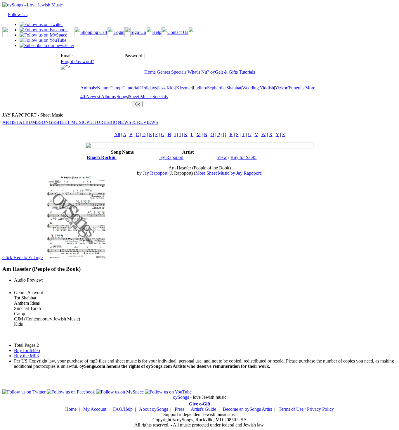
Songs (122, 96)
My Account (94, 409)
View (222, 157)
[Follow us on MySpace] (43, 34)
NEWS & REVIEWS (138, 122)
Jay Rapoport (171, 157)
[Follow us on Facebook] (44, 29)
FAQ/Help (123, 409)
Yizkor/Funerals (289, 87)
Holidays (148, 87)
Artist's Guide (203, 409)
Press (179, 409)
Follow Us (17, 14)
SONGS (47, 122)
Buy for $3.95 (243, 157)
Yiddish (267, 87)
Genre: (20, 292)
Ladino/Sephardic (209, 87)
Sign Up (138, 32)
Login (118, 32)
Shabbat (233, 87)
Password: (133, 55)
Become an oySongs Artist (247, 409)
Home (71, 409)
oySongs (181, 397)
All (117, 134)
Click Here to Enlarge (22, 257)
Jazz (162, 87)
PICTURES (97, 122)
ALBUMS (29, 122)
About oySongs (153, 409)
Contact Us (177, 32)
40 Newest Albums (98, 96)
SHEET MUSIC (70, 122)
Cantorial (130, 87)
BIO (113, 122)
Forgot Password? (77, 61)
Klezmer (184, 87)
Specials (160, 96)
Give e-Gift (199, 403)
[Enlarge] (76, 257)
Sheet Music (140, 96)
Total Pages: (25, 345)
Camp (116, 87)
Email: (67, 55)
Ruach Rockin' (102, 157)
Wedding (250, 87)
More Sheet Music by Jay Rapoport (228, 173)
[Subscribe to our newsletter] (47, 45)
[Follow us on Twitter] (41, 24)
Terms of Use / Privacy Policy (306, 409)
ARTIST (10, 122)
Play (17, 286)
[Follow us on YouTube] (43, 40)
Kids (170, 87)
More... (312, 87)
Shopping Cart (93, 32)
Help (156, 32)
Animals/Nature (95, 87)
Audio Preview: (28, 280)
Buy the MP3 (26, 355)
